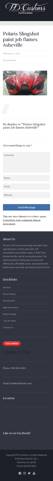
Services (7, 287)
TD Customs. (23, 455)
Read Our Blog (9, 314)
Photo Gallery (9, 294)
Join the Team (9, 320)
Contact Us (8, 327)
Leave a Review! (11, 343)
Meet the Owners (10, 307)
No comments (9, 60)
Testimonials (9, 300)
